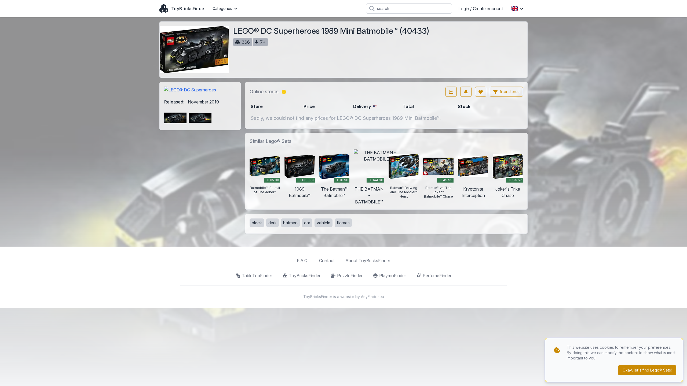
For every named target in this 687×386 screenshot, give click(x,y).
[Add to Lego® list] (480, 92)
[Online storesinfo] (284, 91)
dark (272, 222)
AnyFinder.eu (372, 296)
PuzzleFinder (350, 275)
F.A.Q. (302, 260)
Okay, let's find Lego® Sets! (647, 370)
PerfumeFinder (437, 275)
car (307, 222)
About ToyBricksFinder (367, 260)
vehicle (323, 222)
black (257, 222)
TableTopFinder (257, 275)
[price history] (451, 92)
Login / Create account (480, 8)
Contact (327, 260)
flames (343, 222)
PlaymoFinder (392, 275)
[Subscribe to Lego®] (466, 92)
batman (290, 222)
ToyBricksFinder (304, 275)
